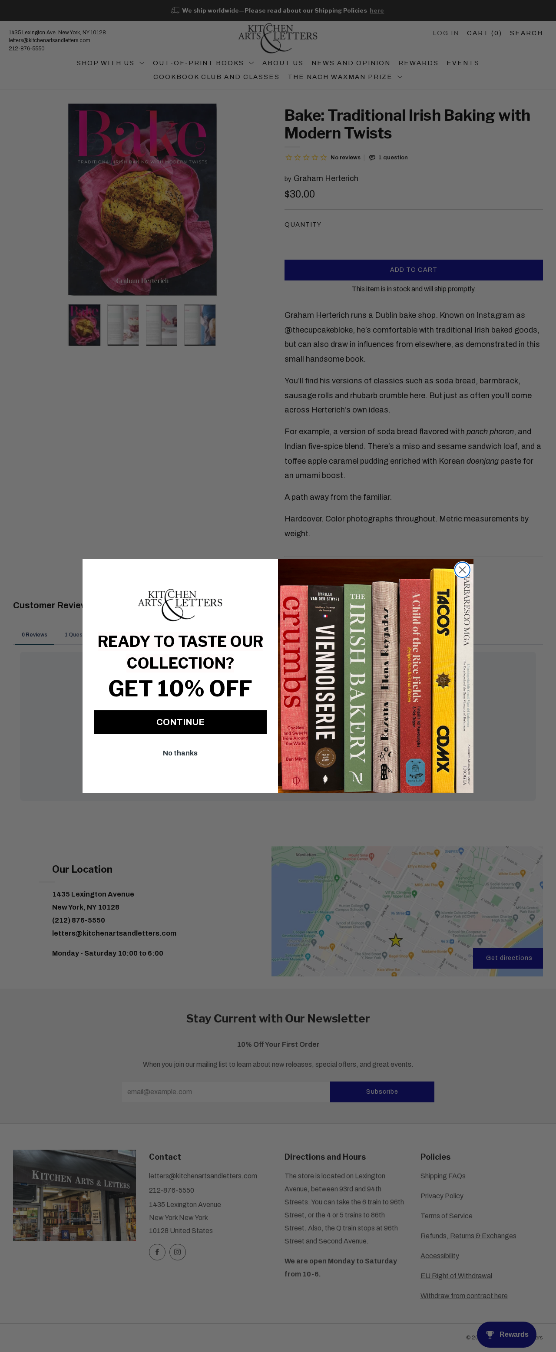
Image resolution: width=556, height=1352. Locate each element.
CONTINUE (180, 722)
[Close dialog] (462, 569)
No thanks (180, 753)
